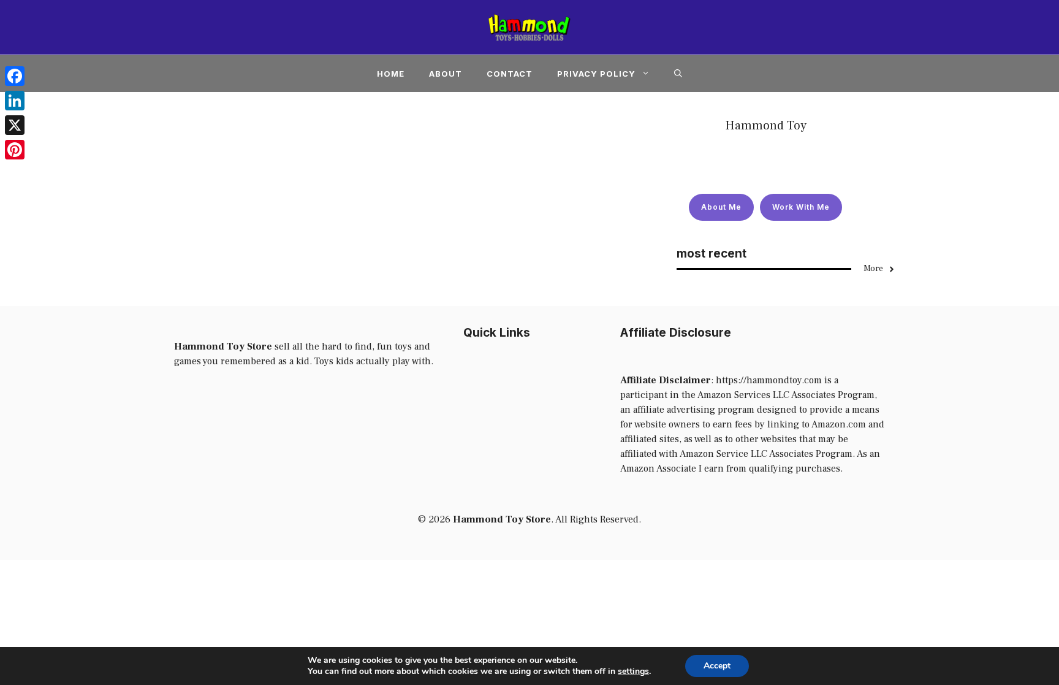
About (445, 73)
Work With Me (801, 207)
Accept (717, 666)
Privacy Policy (596, 73)
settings (633, 671)
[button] (678, 73)
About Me (721, 207)
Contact (510, 73)
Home (390, 73)
